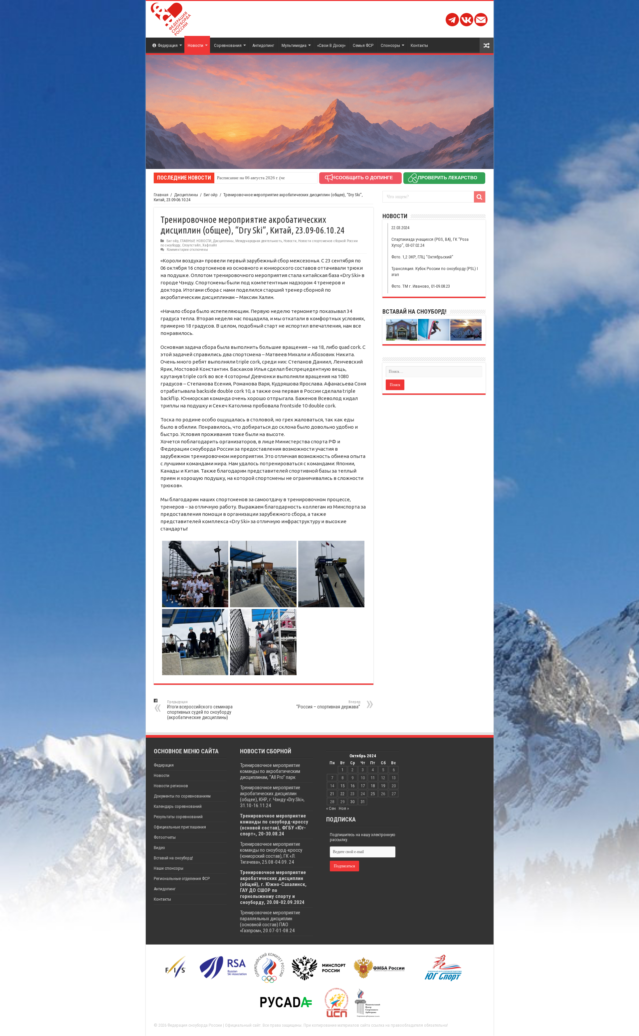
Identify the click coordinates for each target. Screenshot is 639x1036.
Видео (159, 847)
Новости (195, 45)
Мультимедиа (294, 45)
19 (383, 785)
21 (332, 793)
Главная (161, 194)
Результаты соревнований (178, 816)
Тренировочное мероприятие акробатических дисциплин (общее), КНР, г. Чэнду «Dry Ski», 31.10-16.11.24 (272, 797)
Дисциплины (186, 194)
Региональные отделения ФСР (182, 878)
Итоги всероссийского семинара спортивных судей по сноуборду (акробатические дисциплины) (200, 710)
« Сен (331, 808)
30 (352, 801)
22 (342, 793)
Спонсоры (390, 45)
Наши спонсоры (168, 868)
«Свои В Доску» (331, 45)
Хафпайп (209, 245)
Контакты (419, 45)
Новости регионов (171, 785)
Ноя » (344, 808)
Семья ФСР (363, 45)
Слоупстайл (191, 245)
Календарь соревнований (178, 806)
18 (373, 785)
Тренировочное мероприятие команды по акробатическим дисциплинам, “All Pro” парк (270, 771)
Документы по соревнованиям (182, 796)
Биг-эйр (211, 194)
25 (373, 793)
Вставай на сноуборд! (173, 857)
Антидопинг (263, 45)
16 (352, 785)
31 (363, 801)
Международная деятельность (258, 241)
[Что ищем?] (479, 197)
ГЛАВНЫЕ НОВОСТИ (195, 241)
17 (363, 785)
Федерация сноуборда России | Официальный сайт (214, 1025)
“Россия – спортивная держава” (328, 704)
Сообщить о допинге (364, 177)
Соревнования (228, 45)
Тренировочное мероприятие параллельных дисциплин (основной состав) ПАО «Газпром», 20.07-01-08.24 (270, 922)
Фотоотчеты (165, 837)
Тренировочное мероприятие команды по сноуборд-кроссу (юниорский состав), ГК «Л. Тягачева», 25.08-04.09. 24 (271, 853)
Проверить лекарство (447, 177)
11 (373, 777)
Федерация (168, 45)
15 (342, 785)
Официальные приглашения (180, 826)
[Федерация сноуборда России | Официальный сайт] (171, 18)
